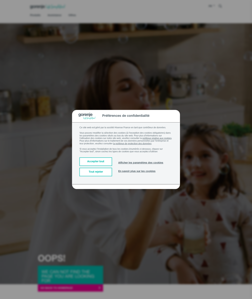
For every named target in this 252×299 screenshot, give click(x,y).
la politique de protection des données (132, 143)
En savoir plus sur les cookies (137, 171)
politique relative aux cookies (157, 138)
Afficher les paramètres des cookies (140, 163)
